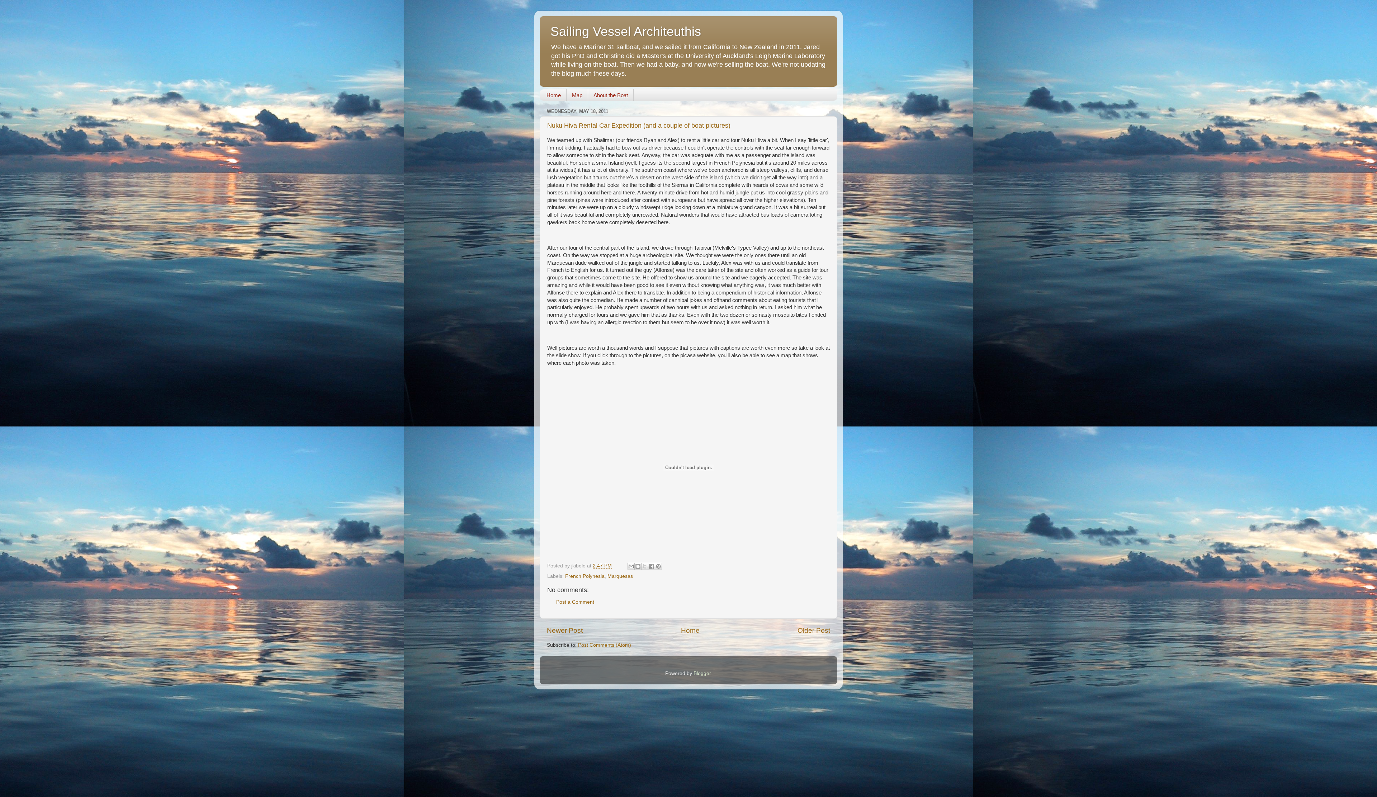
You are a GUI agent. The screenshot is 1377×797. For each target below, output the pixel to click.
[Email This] (631, 566)
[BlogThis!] (638, 566)
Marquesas (620, 576)
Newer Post (565, 630)
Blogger (702, 673)
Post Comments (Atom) (604, 645)
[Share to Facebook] (651, 566)
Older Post (814, 630)
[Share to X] (644, 566)
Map (577, 95)
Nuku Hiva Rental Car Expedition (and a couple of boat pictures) (638, 125)
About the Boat (610, 95)
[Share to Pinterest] (658, 566)
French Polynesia (585, 576)
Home (553, 95)
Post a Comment (575, 602)
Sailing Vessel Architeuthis (625, 31)
